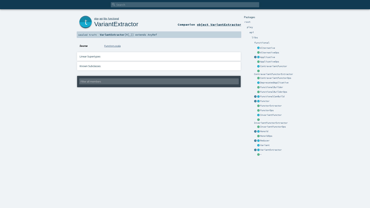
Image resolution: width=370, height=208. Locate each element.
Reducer (265, 140)
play (96, 18)
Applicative (267, 57)
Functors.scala (112, 46)
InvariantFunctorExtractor (271, 123)
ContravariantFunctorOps (275, 78)
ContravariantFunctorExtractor (273, 74)
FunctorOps (267, 110)
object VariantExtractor (219, 24)
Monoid (264, 131)
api (101, 18)
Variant (265, 145)
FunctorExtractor (271, 105)
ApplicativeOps (269, 61)
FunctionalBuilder (271, 87)
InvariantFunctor (271, 115)
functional (113, 18)
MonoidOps (266, 136)
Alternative (267, 48)
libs (105, 18)
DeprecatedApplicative (274, 82)
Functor (265, 101)
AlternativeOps (269, 52)
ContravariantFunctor (273, 66)
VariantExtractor (271, 149)
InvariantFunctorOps (273, 126)
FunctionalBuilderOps (273, 92)
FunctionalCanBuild (272, 96)
